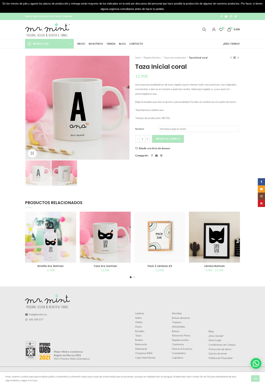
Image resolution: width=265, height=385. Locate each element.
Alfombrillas (178, 326)
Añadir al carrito (168, 138)
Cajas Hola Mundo (145, 357)
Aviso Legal (215, 340)
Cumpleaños (179, 353)
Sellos (138, 317)
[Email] (226, 16)
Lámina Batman (214, 266)
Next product (238, 57)
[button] (256, 363)
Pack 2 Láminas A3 (160, 266)
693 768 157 (35, 319)
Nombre (139, 128)
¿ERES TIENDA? (231, 43)
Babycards (141, 344)
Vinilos (139, 322)
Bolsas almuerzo (181, 317)
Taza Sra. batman (105, 266)
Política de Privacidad (220, 357)
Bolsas (175, 331)
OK (255, 378)
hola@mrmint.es (37, 314)
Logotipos (177, 357)
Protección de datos (220, 349)
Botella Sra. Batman (50, 266)
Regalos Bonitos (152, 57)
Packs (138, 326)
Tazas (138, 335)
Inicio (138, 57)
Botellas (139, 331)
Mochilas (177, 313)
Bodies (139, 339)
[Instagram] (231, 16)
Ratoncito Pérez (181, 335)
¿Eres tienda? (216, 335)
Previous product (231, 57)
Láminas (139, 313)
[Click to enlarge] (32, 153)
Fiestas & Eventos (182, 348)
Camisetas (178, 344)
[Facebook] (222, 16)
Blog (211, 331)
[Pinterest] (235, 16)
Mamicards (141, 348)
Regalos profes (180, 339)
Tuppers (177, 322)
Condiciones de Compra (222, 344)
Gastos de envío (218, 353)
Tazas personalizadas (175, 57)
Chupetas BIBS (144, 353)
